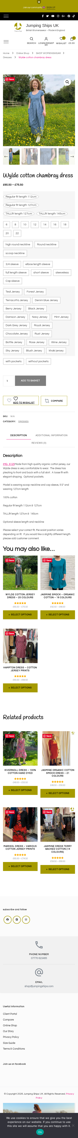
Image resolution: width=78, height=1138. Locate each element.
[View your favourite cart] (61, 39)
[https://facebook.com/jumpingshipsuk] (8, 920)
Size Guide (9, 1043)
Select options (21, 615)
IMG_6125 (9, 464)
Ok (40, 1132)
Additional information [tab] (52, 435)
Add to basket (30, 381)
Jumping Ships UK (42, 25)
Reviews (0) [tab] (39, 443)
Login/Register (46, 44)
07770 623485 (39, 958)
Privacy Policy (11, 1037)
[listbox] (39, 156)
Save (11, 79)
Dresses (23, 422)
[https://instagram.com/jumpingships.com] (26, 920)
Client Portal (10, 1014)
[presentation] (6, 156)
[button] (67, 82)
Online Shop (10, 1025)
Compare (8, 1020)
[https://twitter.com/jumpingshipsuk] (17, 920)
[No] (73, 1125)
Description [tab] (18, 435)
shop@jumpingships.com (39, 986)
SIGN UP (51, 7)
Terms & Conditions (14, 1049)
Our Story (8, 1031)
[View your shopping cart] (71, 39)
